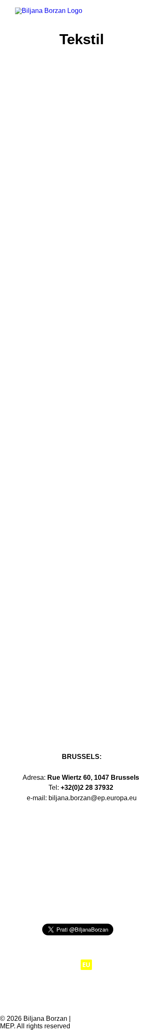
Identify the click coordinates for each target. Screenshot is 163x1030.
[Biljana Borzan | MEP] (48, 18)
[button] (144, 17)
